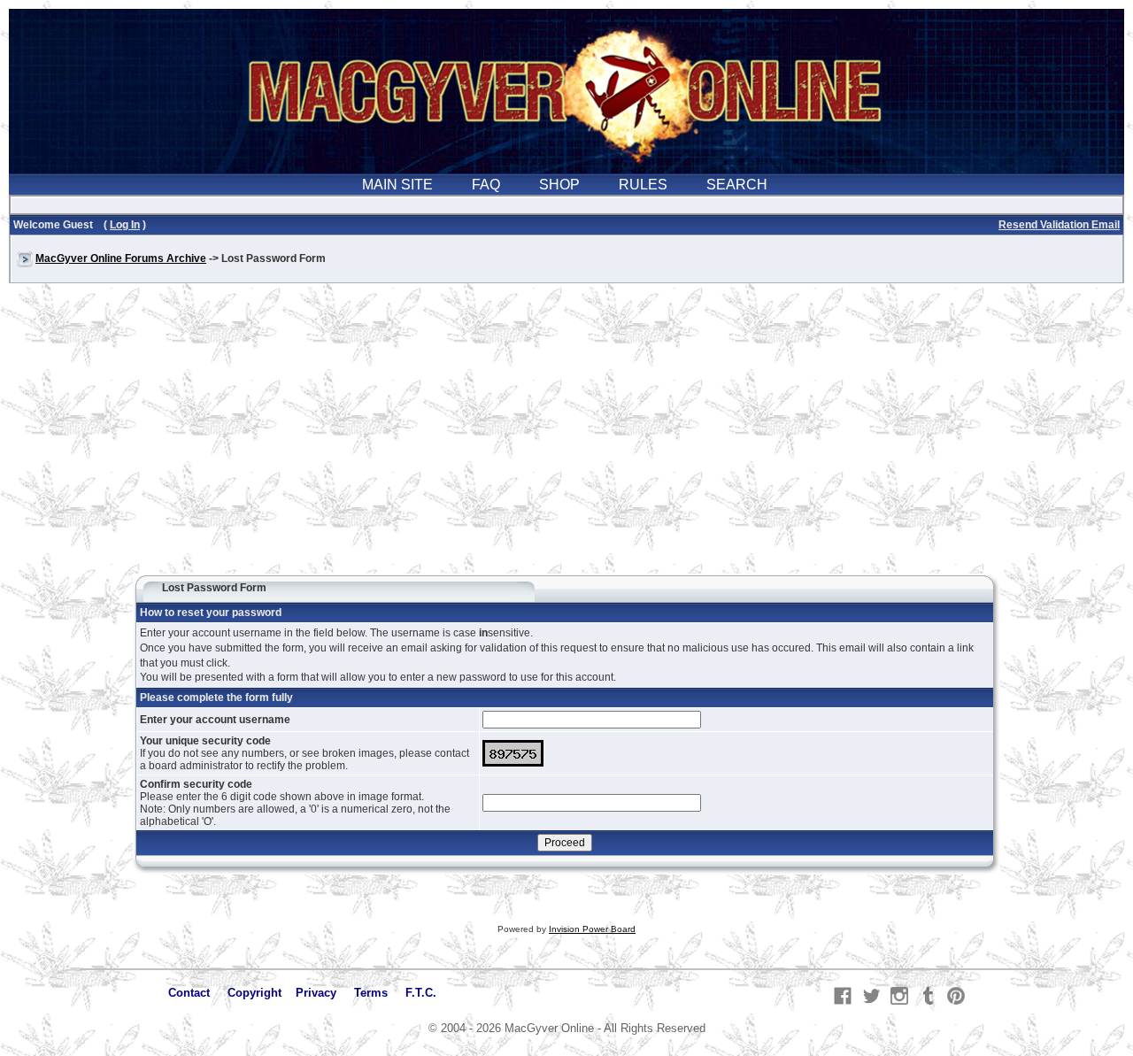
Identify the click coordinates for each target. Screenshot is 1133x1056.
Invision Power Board (592, 929)
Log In (125, 225)
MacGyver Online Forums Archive (120, 258)
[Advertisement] (566, 437)
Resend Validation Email (1059, 225)
